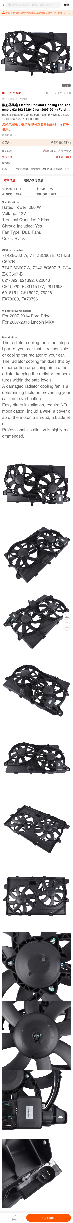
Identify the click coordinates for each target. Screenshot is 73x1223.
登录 (66, 5)
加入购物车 (48, 1218)
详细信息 (9, 180)
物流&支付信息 (33, 180)
